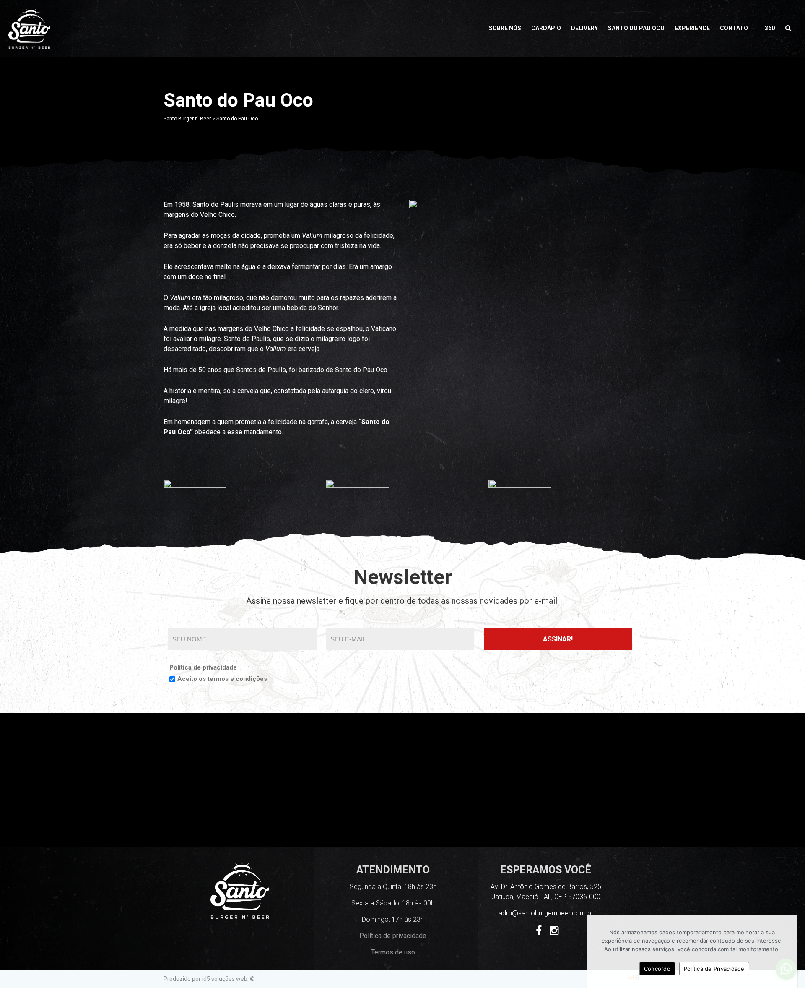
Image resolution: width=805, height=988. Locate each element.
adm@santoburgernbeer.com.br (546, 913)
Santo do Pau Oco (636, 28)
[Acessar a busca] (788, 28)
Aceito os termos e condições (222, 679)
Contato (734, 28)
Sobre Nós (505, 28)
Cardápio (546, 28)
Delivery (584, 28)
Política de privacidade (203, 667)
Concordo (657, 968)
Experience (692, 28)
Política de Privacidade (714, 968)
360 (770, 28)
